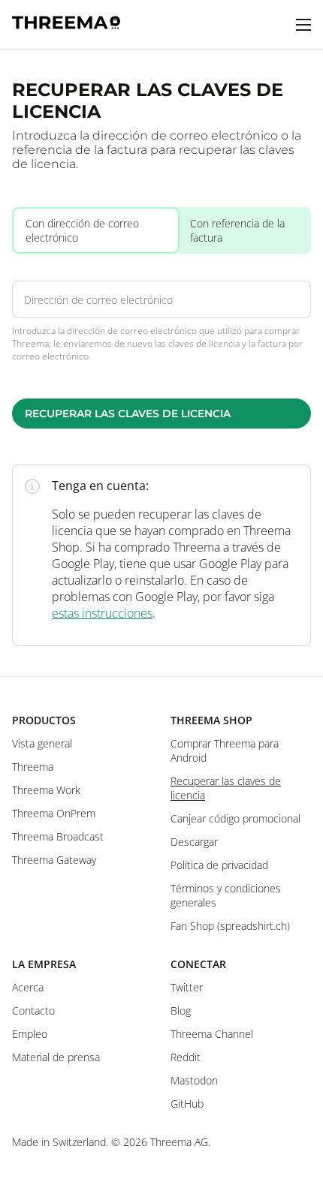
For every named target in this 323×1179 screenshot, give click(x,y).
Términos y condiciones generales (226, 895)
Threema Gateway (54, 860)
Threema (32, 766)
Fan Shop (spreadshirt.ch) (230, 926)
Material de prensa (56, 1057)
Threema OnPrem (53, 813)
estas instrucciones (102, 613)
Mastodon (194, 1080)
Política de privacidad (219, 865)
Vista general (42, 743)
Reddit (186, 1057)
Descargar (194, 842)
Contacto (33, 1010)
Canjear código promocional (235, 818)
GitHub (187, 1103)
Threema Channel (212, 1034)
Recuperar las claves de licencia (128, 413)
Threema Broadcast (58, 836)
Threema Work (46, 790)
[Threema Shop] (66, 24)
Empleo (29, 1034)
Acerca (28, 987)
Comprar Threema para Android (225, 750)
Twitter (187, 987)
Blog (181, 1010)
